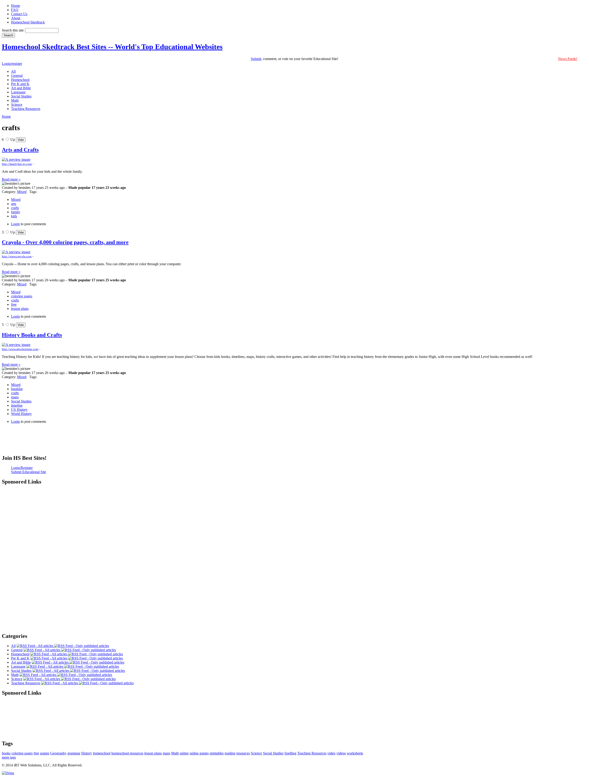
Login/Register (22, 468)
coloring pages (21, 296)
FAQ (14, 10)
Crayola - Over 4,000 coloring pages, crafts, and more (65, 242)
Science (256, 753)
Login (15, 224)
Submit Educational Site (28, 472)
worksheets (355, 753)
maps (15, 397)
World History (21, 414)
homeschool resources (127, 753)
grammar (73, 753)
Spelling (290, 753)
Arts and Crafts (20, 150)
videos (341, 753)
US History (19, 410)
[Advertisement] (294, 442)
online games (199, 753)
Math (175, 753)
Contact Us (19, 14)
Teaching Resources (311, 753)
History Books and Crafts (32, 335)
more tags (9, 757)
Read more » (11, 179)
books (6, 753)
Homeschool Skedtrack (28, 22)
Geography (58, 753)
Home (15, 6)
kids (14, 216)
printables (217, 753)
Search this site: (13, 30)
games (44, 753)
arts (13, 204)
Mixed (21, 192)
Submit (256, 59)
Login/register (12, 64)
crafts (15, 208)
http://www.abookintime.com (20, 349)
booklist (17, 389)
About (15, 18)
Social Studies (21, 401)
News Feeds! (567, 59)
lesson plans (20, 309)
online (184, 753)
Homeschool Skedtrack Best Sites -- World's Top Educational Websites (112, 47)
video (331, 753)
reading (230, 753)
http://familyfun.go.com (17, 164)
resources (243, 753)
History (86, 753)
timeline (17, 405)
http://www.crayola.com (17, 256)
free (14, 304)
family (15, 212)
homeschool (101, 753)
